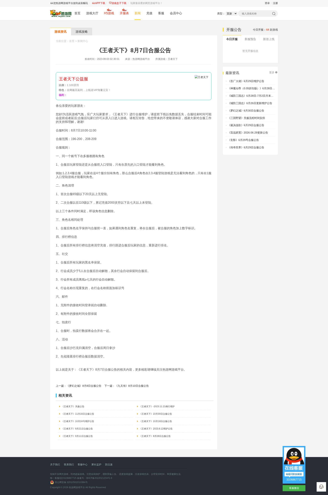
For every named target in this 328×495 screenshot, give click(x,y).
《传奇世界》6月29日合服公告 (246, 147)
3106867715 (294, 479)
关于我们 (55, 464)
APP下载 (100, 3)
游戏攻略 (82, 31)
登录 (267, 3)
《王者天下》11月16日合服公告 (78, 414)
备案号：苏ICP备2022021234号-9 (94, 478)
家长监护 (96, 464)
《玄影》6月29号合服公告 (243, 140)
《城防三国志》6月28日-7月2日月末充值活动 (254, 95)
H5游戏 (109, 13)
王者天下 (173, 59)
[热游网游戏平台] (61, 13)
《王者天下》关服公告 (73, 406)
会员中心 (176, 13)
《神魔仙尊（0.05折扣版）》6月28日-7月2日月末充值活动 (262, 88)
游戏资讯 (60, 31)
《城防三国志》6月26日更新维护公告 (250, 103)
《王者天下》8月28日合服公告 (155, 436)
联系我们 (69, 464)
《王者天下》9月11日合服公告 (77, 436)
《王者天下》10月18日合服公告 (155, 421)
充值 (149, 13)
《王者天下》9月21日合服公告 (77, 428)
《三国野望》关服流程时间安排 (246, 117)
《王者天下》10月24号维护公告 (78, 421)
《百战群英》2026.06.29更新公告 (248, 132)
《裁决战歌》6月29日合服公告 (246, 125)
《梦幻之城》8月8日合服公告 (83, 385)
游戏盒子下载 (119, 3)
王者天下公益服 (73, 79)
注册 (275, 3)
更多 (271, 72)
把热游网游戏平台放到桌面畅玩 (70, 3)
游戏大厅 (92, 13)
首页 (77, 13)
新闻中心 (82, 41)
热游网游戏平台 (77, 487)
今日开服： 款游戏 (265, 29)
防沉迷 (109, 464)
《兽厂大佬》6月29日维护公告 (246, 81)
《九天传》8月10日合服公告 (132, 385)
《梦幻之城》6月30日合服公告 (246, 110)
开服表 (124, 13)
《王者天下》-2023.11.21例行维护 (157, 406)
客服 (161, 13)
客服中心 (83, 464)
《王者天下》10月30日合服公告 (155, 414)
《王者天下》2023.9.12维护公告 (156, 428)
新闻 (138, 13)
